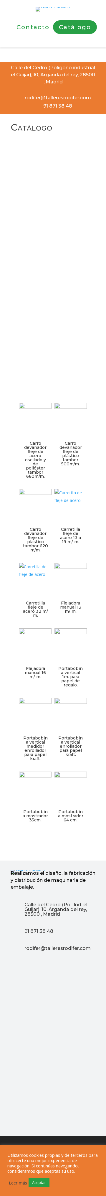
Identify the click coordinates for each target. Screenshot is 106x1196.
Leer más (18, 1182)
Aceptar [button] (39, 1182)
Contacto (32, 27)
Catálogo (75, 27)
